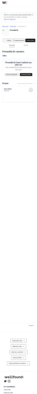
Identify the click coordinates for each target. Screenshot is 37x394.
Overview (7, 390)
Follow (9, 40)
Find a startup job (11, 74)
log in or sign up (9, 19)
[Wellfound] (4, 3)
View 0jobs (30, 40)
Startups (13, 26)
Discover (5, 26)
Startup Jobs (8, 393)
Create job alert (19, 40)
